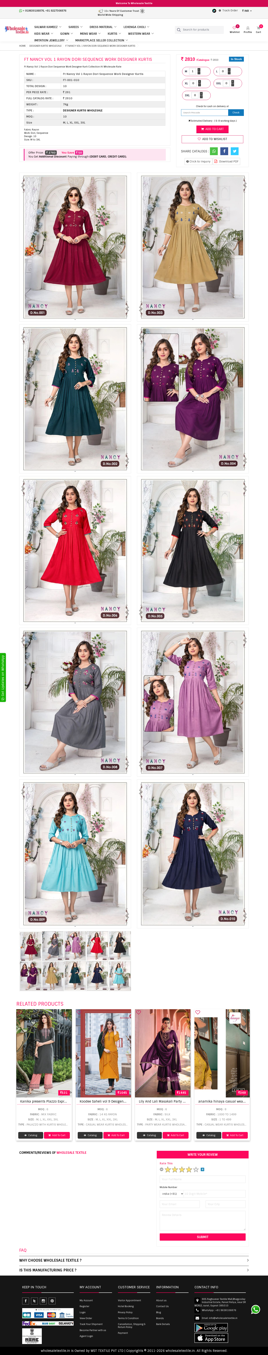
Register (84, 1306)
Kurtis (112, 33)
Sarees (73, 27)
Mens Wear (88, 33)
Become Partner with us (93, 1330)
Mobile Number (168, 1187)
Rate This (166, 1163)
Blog (158, 1312)
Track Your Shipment (91, 1324)
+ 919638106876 (33, 10)
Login (83, 1312)
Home (22, 45)
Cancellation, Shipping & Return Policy (131, 1326)
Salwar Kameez (46, 27)
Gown (64, 33)
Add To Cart (58, 1135)
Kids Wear (41, 33)
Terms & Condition (128, 1318)
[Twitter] (235, 151)
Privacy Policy (125, 1312)
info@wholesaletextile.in (223, 1318)
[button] (248, 30)
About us (161, 1300)
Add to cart (214, 129)
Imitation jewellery (49, 40)
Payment (123, 1333)
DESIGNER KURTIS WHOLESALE (45, 45)
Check (235, 112)
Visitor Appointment (129, 1300)
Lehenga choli (135, 27)
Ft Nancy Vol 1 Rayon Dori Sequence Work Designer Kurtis (100, 45)
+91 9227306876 (55, 10)
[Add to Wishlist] (19, 1012)
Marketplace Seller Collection (99, 40)
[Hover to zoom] (75, 247)
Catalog (32, 1135)
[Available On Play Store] (214, 10)
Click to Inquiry (200, 161)
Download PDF (228, 161)
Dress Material (101, 27)
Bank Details (163, 1324)
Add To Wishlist (214, 139)
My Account (86, 1300)
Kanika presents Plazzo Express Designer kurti (56, 1101)
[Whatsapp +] (214, 151)
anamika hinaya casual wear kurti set (228, 1101)
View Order (86, 1318)
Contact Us (162, 1306)
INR (247, 11)
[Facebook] (224, 151)
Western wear (139, 33)
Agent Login (86, 1336)
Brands (160, 1318)
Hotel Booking (126, 1306)
